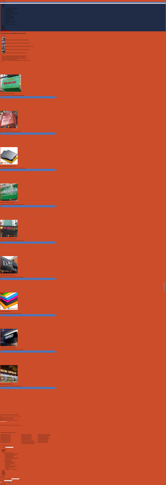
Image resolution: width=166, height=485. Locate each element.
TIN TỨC (3, 26)
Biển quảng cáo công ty (9, 12)
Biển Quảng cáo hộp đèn (9, 16)
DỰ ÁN (3, 6)
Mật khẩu (2, 480)
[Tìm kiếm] (2, 448)
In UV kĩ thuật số (8, 14)
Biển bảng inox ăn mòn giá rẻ (10, 9)
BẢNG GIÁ (3, 27)
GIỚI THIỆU (4, 5)
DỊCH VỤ (3, 25)
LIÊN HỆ (3, 29)
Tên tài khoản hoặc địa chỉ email (5, 478)
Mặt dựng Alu (8, 19)
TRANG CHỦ (4, 4)
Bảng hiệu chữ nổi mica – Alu (8, 7)
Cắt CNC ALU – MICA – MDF (10, 17)
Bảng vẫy (7, 23)
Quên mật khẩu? (3, 484)
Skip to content (2, 0)
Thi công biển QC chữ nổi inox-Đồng (11, 20)
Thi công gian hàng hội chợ (10, 22)
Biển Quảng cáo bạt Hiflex (10, 11)
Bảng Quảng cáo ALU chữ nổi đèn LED (12, 8)
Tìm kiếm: (3, 447)
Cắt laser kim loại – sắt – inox (10, 18)
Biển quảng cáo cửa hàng (8, 15)
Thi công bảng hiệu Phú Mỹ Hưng (11, 24)
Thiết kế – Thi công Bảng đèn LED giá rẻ (12, 13)
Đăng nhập (9, 482)
